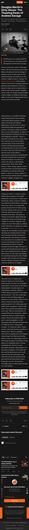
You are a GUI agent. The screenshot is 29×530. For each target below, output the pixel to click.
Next (23, 426)
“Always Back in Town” (16, 228)
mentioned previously (8, 81)
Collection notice (22, 522)
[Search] (26, 457)
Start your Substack (11, 525)
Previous (6, 426)
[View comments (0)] (6, 29)
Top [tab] (3, 457)
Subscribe (19, 2)
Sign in (25, 2)
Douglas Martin (5, 24)
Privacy (13, 522)
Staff (8, 469)
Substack (8, 528)
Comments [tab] (5, 437)
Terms (16, 522)
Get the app (21, 525)
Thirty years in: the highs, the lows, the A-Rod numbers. (9, 466)
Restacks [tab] (12, 437)
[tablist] (8, 437)
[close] (24, 480)
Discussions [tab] (14, 457)
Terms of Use (22, 411)
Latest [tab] (7, 457)
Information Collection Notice (17, 413)
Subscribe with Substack (15, 507)
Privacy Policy (19, 513)
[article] (14, 466)
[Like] (3, 29)
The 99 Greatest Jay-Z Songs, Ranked (9, 462)
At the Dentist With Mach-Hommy (10, 476)
